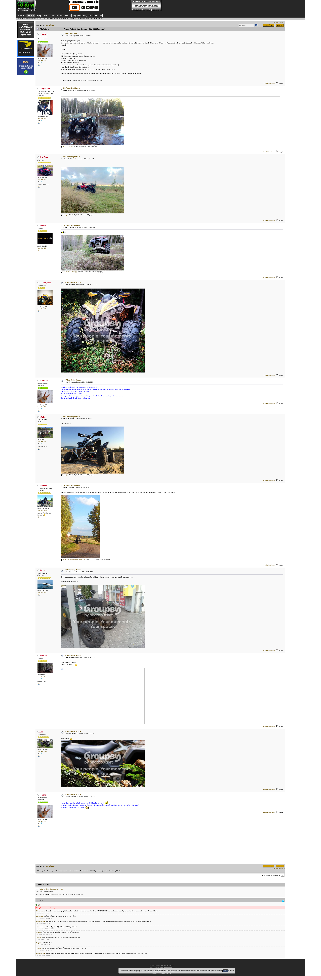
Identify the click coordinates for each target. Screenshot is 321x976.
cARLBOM (73, 18)
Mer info (231, 971)
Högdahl (39, 943)
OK (225, 970)
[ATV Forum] (26, 11)
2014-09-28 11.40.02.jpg (69, 271)
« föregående (276, 22)
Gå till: (263, 875)
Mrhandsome (40, 911)
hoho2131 (39, 916)
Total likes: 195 (42, 751)
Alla (47, 25)
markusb (43, 656)
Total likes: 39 (41, 248)
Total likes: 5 (41, 677)
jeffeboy (43, 417)
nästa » (282, 22)
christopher (40, 927)
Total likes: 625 (42, 118)
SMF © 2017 (160, 967)
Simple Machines (168, 967)
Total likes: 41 (41, 309)
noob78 (42, 226)
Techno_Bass (45, 283)
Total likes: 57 (41, 441)
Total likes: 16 (41, 60)
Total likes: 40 (41, 179)
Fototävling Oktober (72, 33)
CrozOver (43, 157)
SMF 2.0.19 (153, 967)
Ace (41, 732)
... (43, 25)
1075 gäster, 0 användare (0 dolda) (49, 889)
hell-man (43, 486)
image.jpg (65, 215)
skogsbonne (44, 88)
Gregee (38, 932)
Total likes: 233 (42, 510)
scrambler (80, 18)
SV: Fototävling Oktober (71, 88)
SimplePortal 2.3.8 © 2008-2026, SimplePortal (161, 965)
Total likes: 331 (42, 592)
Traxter (38, 937)
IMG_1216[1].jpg (67, 146)
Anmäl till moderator (269, 83)
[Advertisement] (52, 5)
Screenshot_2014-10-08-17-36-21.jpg (73, 559)
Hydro (42, 570)
